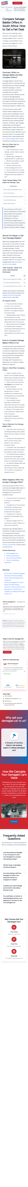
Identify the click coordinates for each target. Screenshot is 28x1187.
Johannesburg (9, 509)
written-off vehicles (8, 544)
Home (2, 7)
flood (8, 470)
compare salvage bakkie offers (14, 138)
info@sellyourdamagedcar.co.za (13, 698)
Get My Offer (17, 3)
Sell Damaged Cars (12, 553)
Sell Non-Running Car (13, 556)
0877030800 (8, 696)
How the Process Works (13, 558)
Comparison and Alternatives (9, 9)
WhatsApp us (8, 701)
